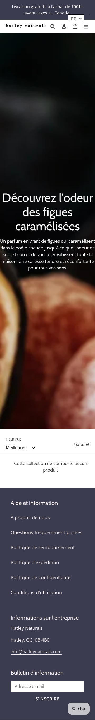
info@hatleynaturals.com (36, 651)
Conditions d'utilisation (36, 592)
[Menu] (86, 26)
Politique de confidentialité (40, 577)
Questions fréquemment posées (46, 532)
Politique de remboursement (43, 547)
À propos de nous (30, 517)
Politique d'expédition (35, 562)
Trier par (13, 439)
